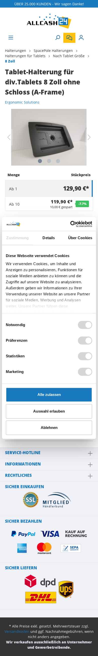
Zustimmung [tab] (17, 238)
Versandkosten (17, 631)
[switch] (85, 340)
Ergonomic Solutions (22, 102)
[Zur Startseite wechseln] (49, 21)
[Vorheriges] (9, 137)
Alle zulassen (49, 394)
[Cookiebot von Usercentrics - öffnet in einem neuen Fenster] (70, 224)
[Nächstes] (89, 137)
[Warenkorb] (90, 35)
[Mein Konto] (81, 37)
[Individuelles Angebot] (69, 38)
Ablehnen (49, 427)
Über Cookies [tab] (80, 238)
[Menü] (11, 37)
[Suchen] (57, 37)
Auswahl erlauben (49, 411)
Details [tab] (48, 238)
